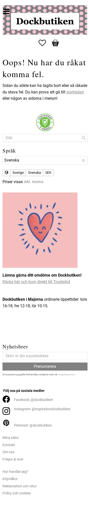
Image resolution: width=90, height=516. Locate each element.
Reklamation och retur (19, 486)
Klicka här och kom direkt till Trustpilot (36, 281)
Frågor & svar (13, 459)
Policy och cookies (16, 493)
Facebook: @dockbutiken (33, 400)
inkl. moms (33, 181)
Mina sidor (10, 438)
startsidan (75, 92)
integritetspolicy (66, 374)
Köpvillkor (10, 479)
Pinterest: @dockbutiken (33, 425)
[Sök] (84, 138)
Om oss (8, 452)
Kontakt (8, 445)
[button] (44, 43)
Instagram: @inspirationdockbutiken (42, 409)
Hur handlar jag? (15, 472)
